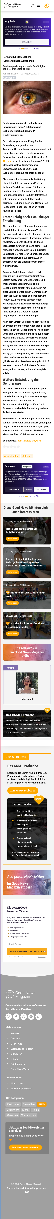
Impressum (39, 1188)
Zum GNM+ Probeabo (22, 790)
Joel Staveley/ (28, 440)
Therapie (7, 161)
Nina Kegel (12, 73)
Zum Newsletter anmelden (25, 1147)
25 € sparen (41, 489)
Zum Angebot (27, 42)
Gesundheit (9, 77)
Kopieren (28, 489)
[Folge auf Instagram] (8, 1016)
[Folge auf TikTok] (38, 1016)
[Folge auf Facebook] (16, 1016)
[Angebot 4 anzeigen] (27, 48)
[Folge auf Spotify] (31, 1016)
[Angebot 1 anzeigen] (19, 48)
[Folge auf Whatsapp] (23, 1016)
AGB (27, 1192)
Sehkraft (26, 456)
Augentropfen (11, 456)
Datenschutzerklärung (19, 1188)
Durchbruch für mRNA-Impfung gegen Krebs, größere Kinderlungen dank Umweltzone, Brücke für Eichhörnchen (24, 562)
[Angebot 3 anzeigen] (25, 48)
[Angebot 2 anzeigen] (22, 48)
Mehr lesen (12, 538)
